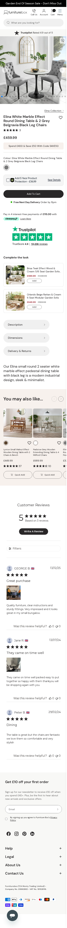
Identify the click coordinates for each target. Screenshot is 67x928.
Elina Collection (52, 110)
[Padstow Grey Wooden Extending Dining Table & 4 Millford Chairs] (47, 423)
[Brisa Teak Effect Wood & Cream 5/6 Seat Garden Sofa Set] (15, 274)
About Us (32, 862)
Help (32, 845)
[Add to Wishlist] (61, 117)
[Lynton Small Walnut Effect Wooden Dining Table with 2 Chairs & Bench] (17, 423)
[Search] (8, 22)
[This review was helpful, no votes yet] (50, 626)
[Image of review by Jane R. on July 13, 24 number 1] (14, 665)
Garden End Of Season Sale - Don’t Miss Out (34, 3)
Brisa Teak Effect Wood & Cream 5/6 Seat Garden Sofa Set (43, 270)
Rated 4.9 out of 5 (37, 32)
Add (37, 281)
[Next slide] (62, 70)
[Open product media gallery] (63, 41)
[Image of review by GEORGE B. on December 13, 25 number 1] (14, 593)
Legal (32, 854)
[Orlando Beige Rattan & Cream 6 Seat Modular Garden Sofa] (15, 301)
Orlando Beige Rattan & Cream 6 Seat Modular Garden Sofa (44, 296)
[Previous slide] (4, 70)
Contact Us (32, 870)
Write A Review (33, 531)
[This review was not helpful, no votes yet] (56, 626)
